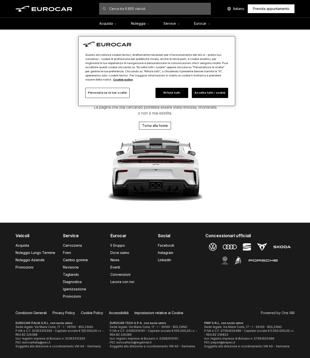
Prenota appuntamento (271, 9)
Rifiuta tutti (171, 92)
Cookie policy (123, 79)
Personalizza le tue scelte (107, 92)
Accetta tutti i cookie (209, 92)
